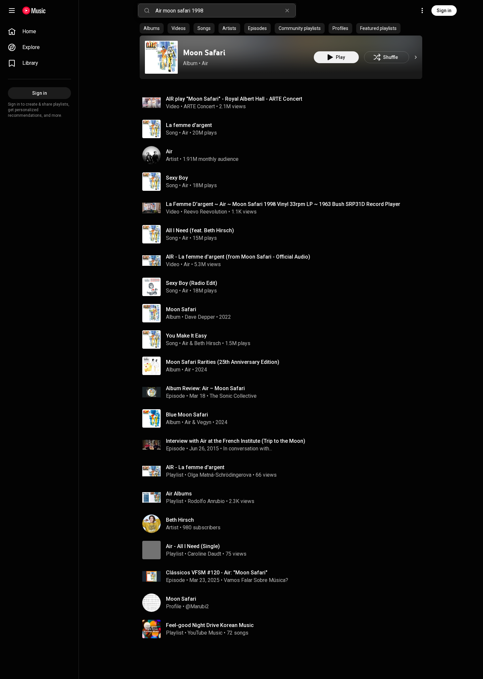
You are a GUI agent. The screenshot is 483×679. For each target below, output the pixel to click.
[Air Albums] (283, 497)
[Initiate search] (147, 10)
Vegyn (204, 422)
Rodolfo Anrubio (206, 501)
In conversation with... (247, 448)
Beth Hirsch (207, 343)
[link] (39, 31)
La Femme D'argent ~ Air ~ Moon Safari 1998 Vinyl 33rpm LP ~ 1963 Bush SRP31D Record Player (283, 204)
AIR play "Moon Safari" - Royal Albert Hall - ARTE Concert (234, 99)
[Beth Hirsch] (283, 524)
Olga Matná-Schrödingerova (219, 475)
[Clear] (287, 10)
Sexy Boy (177, 178)
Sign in (444, 10)
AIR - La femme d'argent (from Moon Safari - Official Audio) (238, 257)
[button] (161, 57)
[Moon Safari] (161, 57)
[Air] (283, 155)
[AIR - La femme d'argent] (283, 471)
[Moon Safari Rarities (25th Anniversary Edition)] (283, 366)
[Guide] (12, 10)
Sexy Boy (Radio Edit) (191, 283)
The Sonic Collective (233, 396)
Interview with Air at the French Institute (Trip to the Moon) (235, 441)
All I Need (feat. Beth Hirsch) (200, 230)
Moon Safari (204, 52)
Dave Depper (200, 317)
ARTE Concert (199, 106)
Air (205, 63)
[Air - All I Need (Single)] (283, 550)
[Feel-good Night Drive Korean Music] (283, 629)
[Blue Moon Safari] (283, 418)
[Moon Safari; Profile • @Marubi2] (283, 603)
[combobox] (225, 10)
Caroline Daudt (204, 554)
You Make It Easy (186, 336)
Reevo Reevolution (205, 212)
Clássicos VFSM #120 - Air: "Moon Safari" (216, 572)
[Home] (34, 10)
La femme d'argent (189, 125)
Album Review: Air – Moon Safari (205, 388)
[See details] (416, 57)
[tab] (152, 28)
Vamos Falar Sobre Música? (256, 580)
